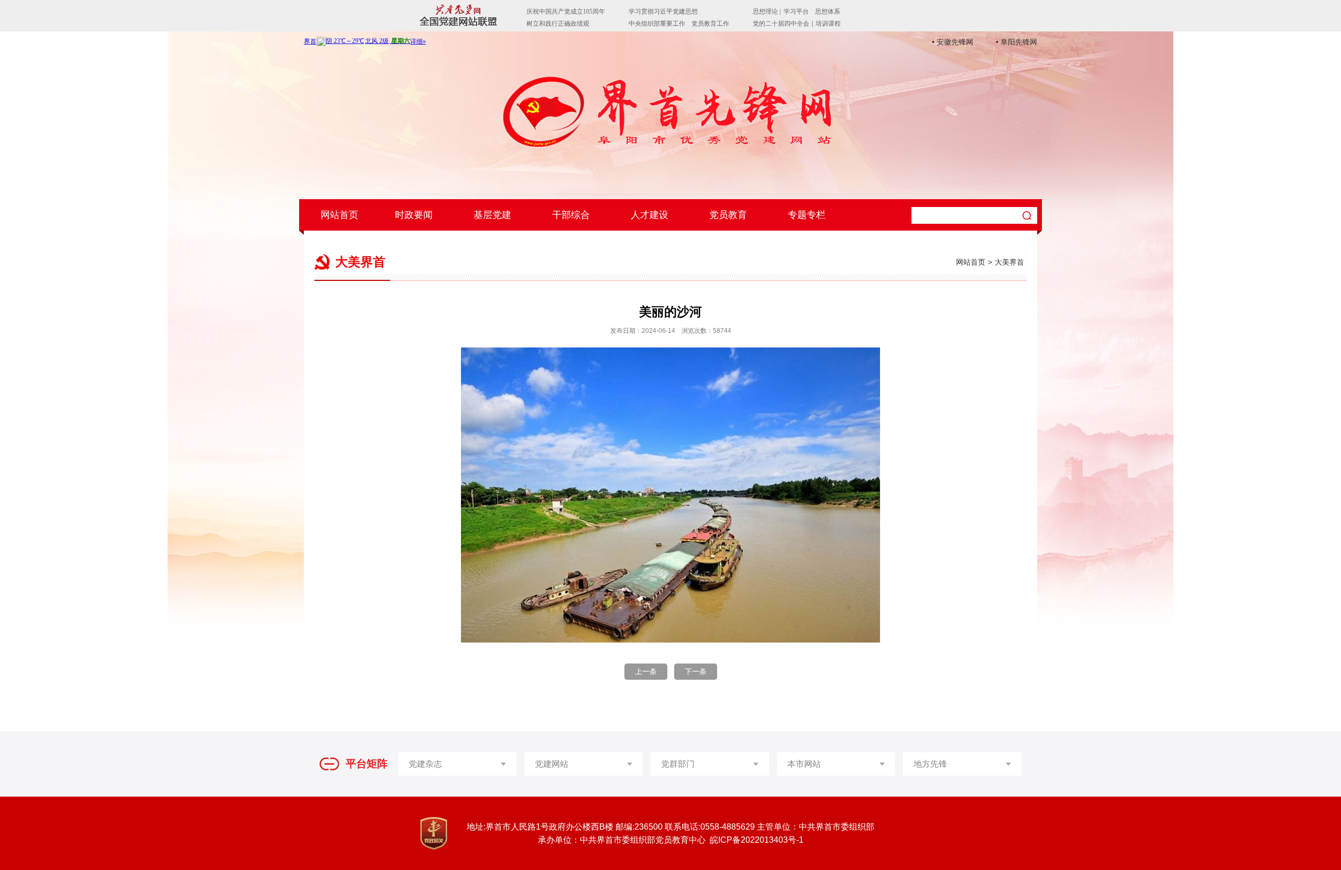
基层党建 (492, 215)
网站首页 (339, 215)
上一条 (646, 671)
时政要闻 (414, 215)
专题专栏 (807, 215)
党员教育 (728, 215)
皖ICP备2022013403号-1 (757, 839)
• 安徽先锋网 (952, 42)
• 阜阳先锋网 (1016, 42)
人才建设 (649, 215)
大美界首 (1009, 262)
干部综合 (571, 215)
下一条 (696, 671)
